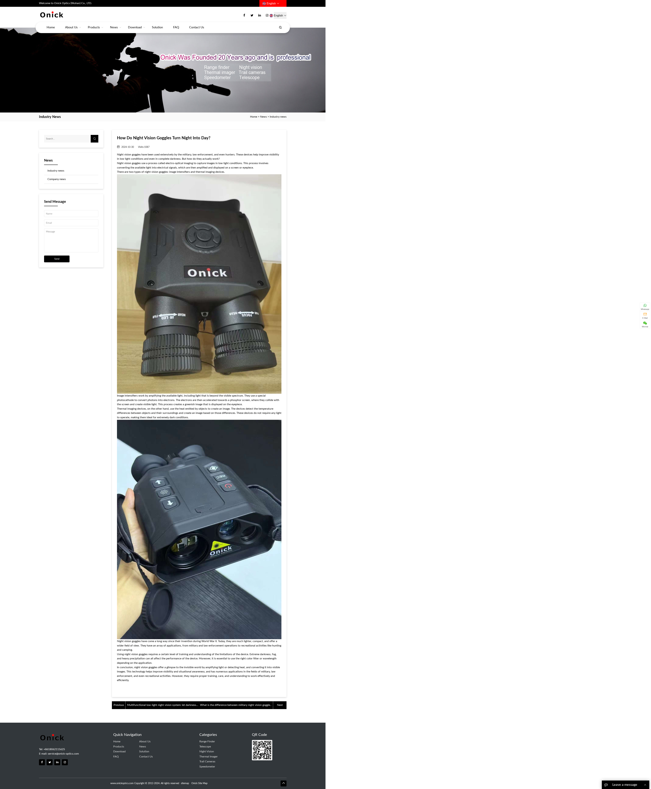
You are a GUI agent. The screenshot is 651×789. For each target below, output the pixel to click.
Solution (157, 27)
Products (94, 27)
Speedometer (207, 766)
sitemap (185, 783)
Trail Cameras (207, 761)
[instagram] (267, 15)
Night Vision (206, 751)
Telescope (205, 746)
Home (51, 27)
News (114, 27)
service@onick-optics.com (63, 753)
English (271, 3)
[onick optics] (63, 14)
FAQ (176, 27)
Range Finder (207, 741)
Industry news (278, 116)
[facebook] (244, 15)
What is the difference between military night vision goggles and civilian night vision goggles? (235, 705)
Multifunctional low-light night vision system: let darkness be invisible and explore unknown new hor (161, 705)
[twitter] (251, 15)
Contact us (196, 27)
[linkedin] (259, 15)
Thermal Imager (208, 756)
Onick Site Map (199, 783)
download (135, 27)
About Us (71, 27)
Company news (56, 179)
